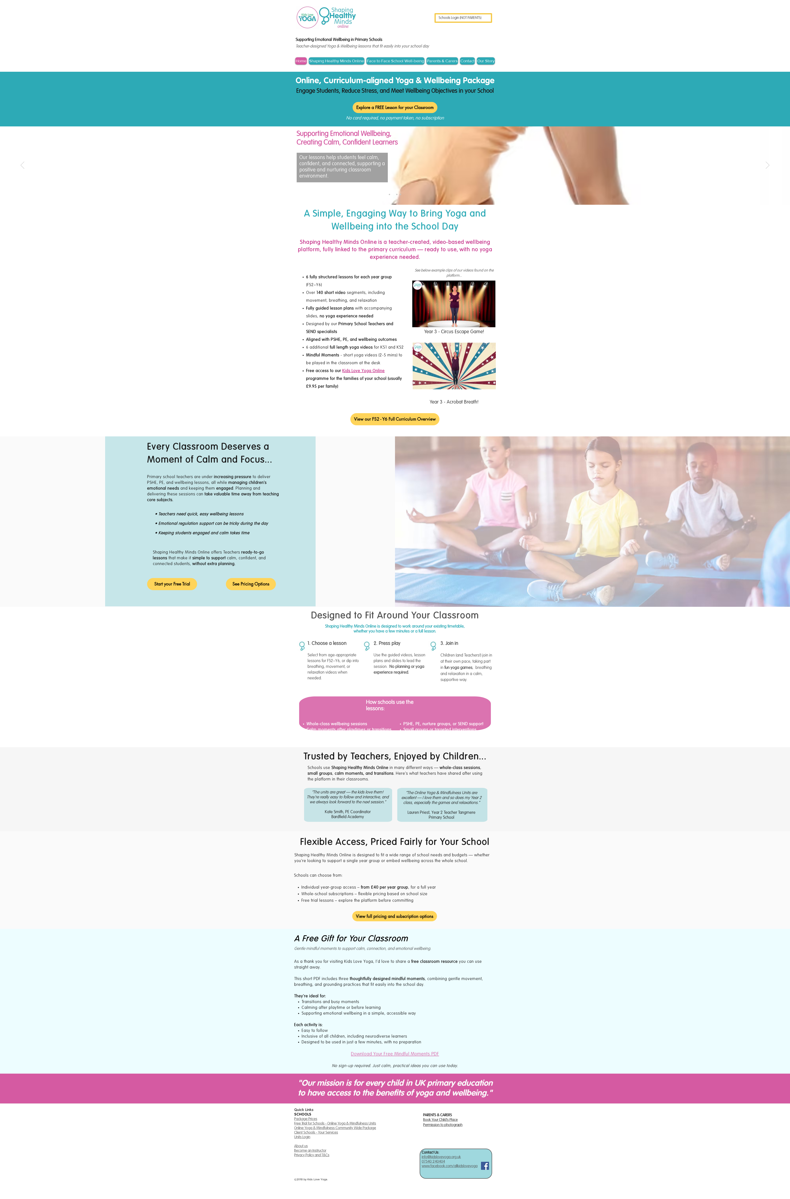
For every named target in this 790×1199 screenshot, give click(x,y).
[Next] (767, 165)
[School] (393, 194)
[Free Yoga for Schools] (389, 194)
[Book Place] (396, 194)
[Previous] (22, 165)
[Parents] (400, 194)
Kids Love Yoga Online (363, 371)
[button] (490, 322)
